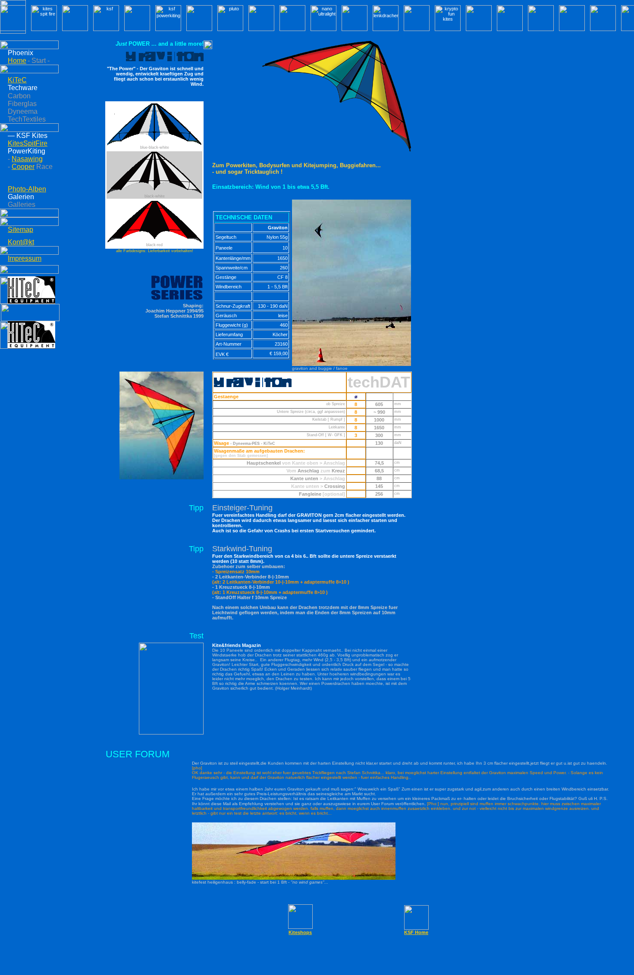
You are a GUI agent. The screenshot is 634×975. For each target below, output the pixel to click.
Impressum (24, 258)
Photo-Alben (27, 189)
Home (17, 60)
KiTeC (17, 80)
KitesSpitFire (27, 143)
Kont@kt (21, 242)
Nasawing (27, 158)
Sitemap (20, 229)
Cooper (23, 166)
